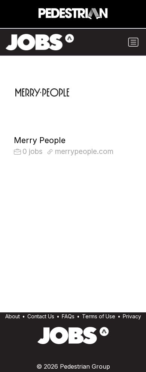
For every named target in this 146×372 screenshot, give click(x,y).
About (12, 316)
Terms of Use (98, 316)
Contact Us (40, 316)
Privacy (132, 316)
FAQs (68, 316)
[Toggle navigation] (133, 42)
